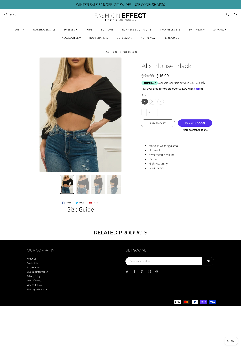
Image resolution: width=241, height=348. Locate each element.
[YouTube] (157, 271)
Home (106, 51)
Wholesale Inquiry (35, 284)
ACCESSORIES (70, 37)
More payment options (195, 130)
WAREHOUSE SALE (44, 29)
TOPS (89, 29)
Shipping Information (37, 271)
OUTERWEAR (124, 37)
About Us (31, 258)
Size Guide (80, 209)
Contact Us (32, 263)
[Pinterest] (142, 271)
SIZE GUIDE (172, 37)
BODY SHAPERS (98, 37)
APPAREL (219, 29)
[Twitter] (127, 271)
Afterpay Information (37, 289)
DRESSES (70, 29)
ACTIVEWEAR (149, 37)
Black (115, 51)
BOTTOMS (107, 29)
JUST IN (19, 29)
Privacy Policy (33, 276)
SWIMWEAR (196, 29)
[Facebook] (134, 271)
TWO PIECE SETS (170, 29)
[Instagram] (149, 271)
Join (208, 261)
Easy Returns (33, 267)
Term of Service (34, 280)
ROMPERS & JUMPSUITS (136, 29)
